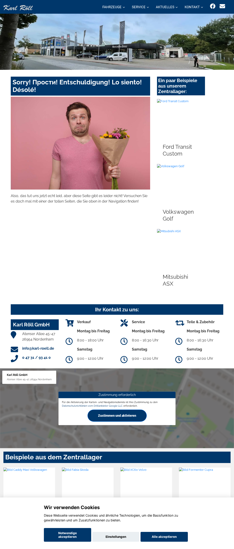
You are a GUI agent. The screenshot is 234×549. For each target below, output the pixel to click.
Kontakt (192, 7)
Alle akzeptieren (164, 537)
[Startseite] (18, 7)
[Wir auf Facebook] (212, 6)
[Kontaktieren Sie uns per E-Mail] (222, 6)
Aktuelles (165, 7)
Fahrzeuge (112, 7)
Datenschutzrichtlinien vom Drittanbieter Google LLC (92, 405)
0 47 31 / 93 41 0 (36, 357)
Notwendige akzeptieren (67, 535)
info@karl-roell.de (38, 348)
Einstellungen (116, 537)
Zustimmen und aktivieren (117, 415)
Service (139, 7)
